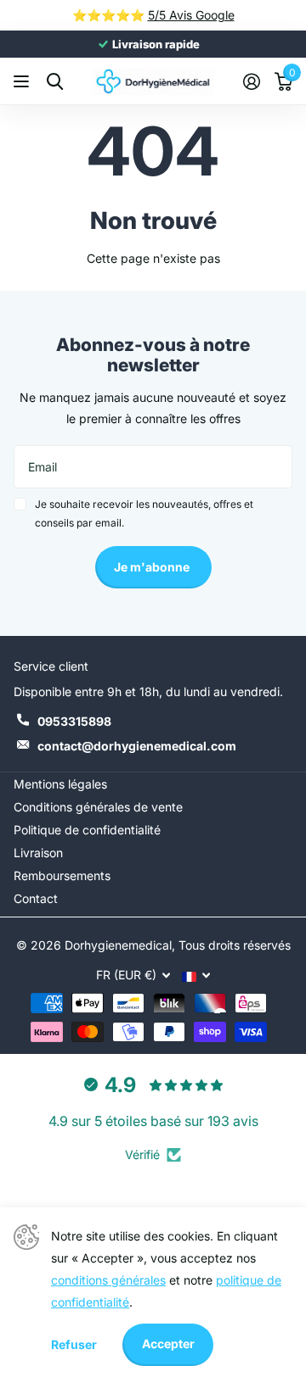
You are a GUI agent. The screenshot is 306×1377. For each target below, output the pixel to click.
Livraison (38, 852)
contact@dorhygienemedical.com (136, 746)
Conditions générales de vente (98, 807)
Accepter (168, 1343)
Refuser (74, 1344)
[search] (55, 82)
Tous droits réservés (234, 945)
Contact (36, 898)
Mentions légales (60, 784)
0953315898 (74, 721)
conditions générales (108, 1280)
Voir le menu (23, 82)
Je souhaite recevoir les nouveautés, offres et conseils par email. (144, 513)
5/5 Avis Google (191, 15)
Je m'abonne (153, 567)
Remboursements (62, 875)
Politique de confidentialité (87, 829)
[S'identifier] (251, 81)
